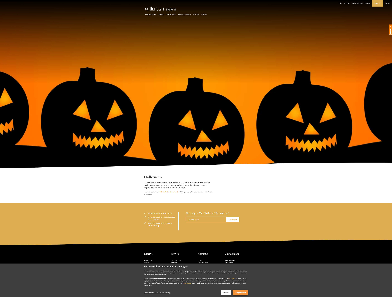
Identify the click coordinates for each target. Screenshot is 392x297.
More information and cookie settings (157, 293)
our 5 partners (232, 278)
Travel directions (357, 3)
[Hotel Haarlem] (160, 11)
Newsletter (174, 262)
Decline (226, 292)
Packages (161, 14)
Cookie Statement (186, 283)
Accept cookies (240, 292)
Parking (367, 3)
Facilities (204, 14)
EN (340, 3)
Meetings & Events (184, 14)
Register (387, 3)
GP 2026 (196, 14)
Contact (347, 3)
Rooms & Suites (150, 14)
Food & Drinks (171, 14)
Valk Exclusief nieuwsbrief (169, 192)
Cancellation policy (176, 260)
